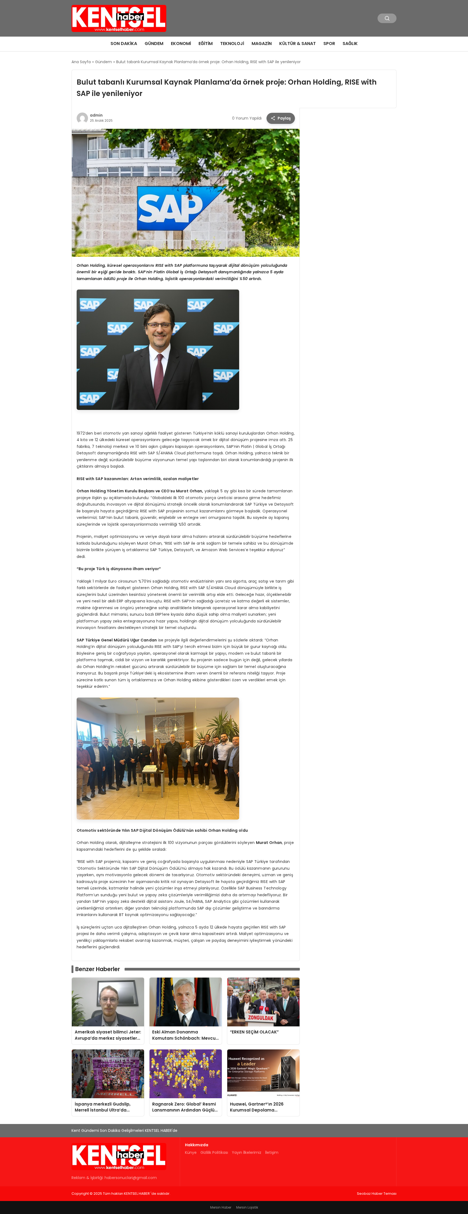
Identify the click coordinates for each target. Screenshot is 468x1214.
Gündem (154, 43)
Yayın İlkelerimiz (246, 1152)
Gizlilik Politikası (214, 1152)
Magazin (262, 43)
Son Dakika (123, 43)
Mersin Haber (220, 1207)
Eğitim (206, 43)
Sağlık (350, 43)
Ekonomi (181, 43)
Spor (329, 43)
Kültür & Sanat (297, 43)
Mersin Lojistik (247, 1207)
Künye (191, 1152)
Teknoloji (232, 43)
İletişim (271, 1152)
